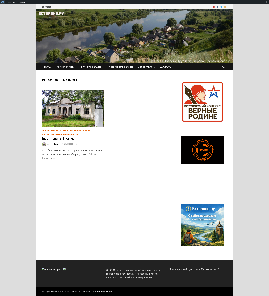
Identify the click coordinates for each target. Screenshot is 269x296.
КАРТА (47, 66)
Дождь (57, 144)
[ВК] (218, 6)
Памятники (75, 130)
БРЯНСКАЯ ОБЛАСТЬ (91, 66)
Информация (145, 66)
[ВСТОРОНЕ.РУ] (134, 36)
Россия (86, 130)
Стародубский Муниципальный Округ (61, 134)
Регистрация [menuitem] (19, 2)
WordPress (100, 291)
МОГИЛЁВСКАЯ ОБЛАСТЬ (121, 66)
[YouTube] (214, 6)
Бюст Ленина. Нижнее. (58, 139)
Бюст (65, 130)
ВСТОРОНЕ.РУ (74, 291)
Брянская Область (51, 130)
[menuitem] (2, 2)
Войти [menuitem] (8, 2)
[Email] (225, 6)
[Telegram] (222, 6)
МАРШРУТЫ (165, 66)
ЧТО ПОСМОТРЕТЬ (64, 66)
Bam (109, 291)
